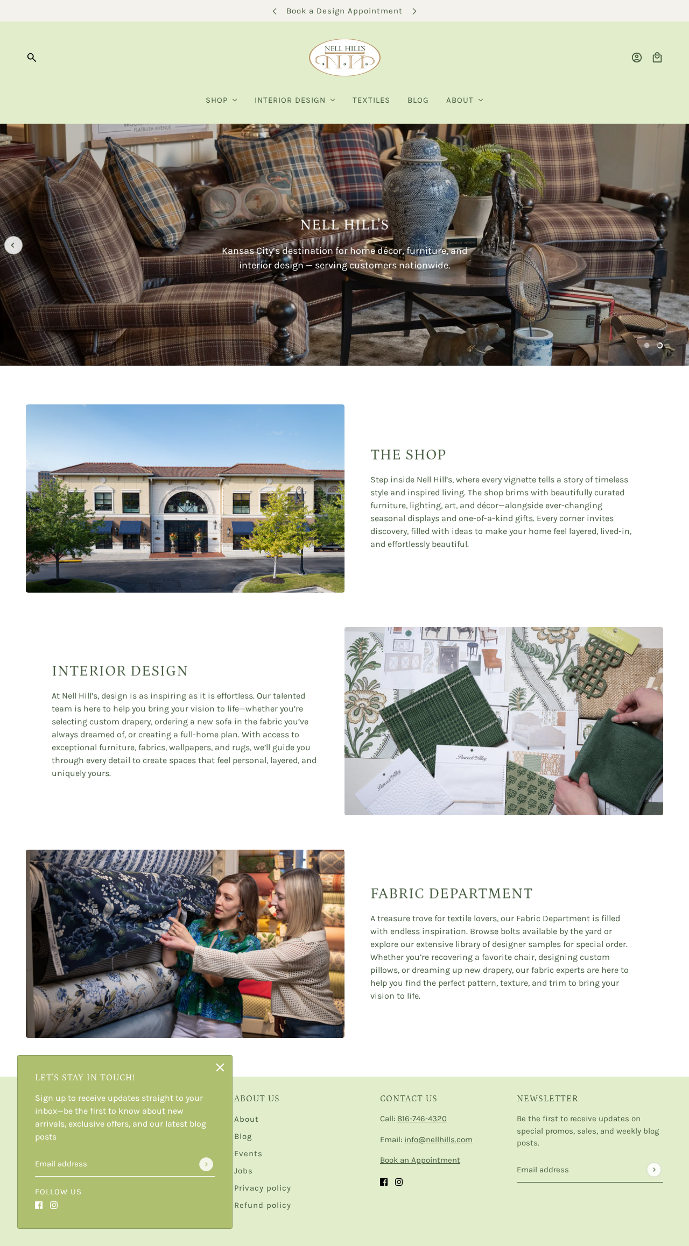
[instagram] (54, 1204)
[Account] (637, 57)
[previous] (274, 11)
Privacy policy (262, 1188)
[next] (414, 11)
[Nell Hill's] (345, 57)
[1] (647, 345)
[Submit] (206, 1164)
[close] (220, 1067)
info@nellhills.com (438, 1139)
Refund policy (262, 1205)
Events (248, 1153)
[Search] (32, 57)
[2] (659, 345)
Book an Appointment (420, 1160)
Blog (243, 1136)
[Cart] (657, 57)
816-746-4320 (422, 1118)
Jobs (243, 1171)
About (246, 1119)
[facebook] (39, 1204)
